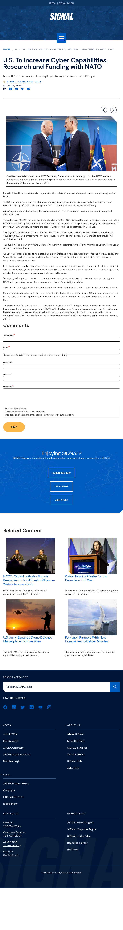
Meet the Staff (75, 741)
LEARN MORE (61, 486)
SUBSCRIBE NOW (61, 472)
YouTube (40, 707)
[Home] (61, 17)
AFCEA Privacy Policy (16, 783)
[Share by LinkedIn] (16, 89)
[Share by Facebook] (10, 89)
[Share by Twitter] (22, 89)
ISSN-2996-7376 (13, 797)
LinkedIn (14, 707)
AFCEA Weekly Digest (80, 822)
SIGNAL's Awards (77, 747)
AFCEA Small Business (16, 754)
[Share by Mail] (28, 89)
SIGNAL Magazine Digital (82, 829)
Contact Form (11, 855)
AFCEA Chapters (13, 747)
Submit (115, 687)
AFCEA (52, 3)
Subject (7, 374)
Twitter (23, 707)
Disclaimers (10, 803)
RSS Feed (72, 849)
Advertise (73, 768)
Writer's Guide (75, 754)
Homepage (7, 362)
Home (7, 49)
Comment (7, 386)
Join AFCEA (10, 734)
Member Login (11, 761)
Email (5, 347)
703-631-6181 (11, 845)
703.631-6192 (11, 826)
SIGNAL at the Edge (79, 836)
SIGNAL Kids (74, 761)
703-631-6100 (11, 835)
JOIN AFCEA (61, 499)
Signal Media (66, 3)
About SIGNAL (75, 734)
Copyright (9, 790)
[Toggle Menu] (61, 38)
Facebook (5, 707)
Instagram (49, 707)
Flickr (32, 707)
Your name (8, 335)
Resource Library (77, 843)
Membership (10, 741)
